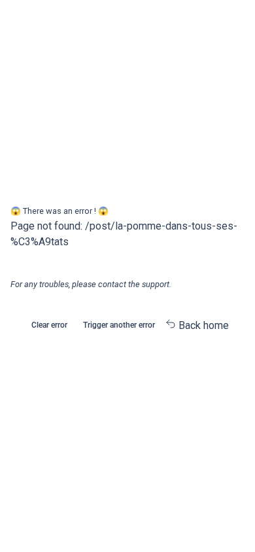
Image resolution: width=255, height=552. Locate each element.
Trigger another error (119, 325)
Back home (202, 325)
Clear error (49, 325)
